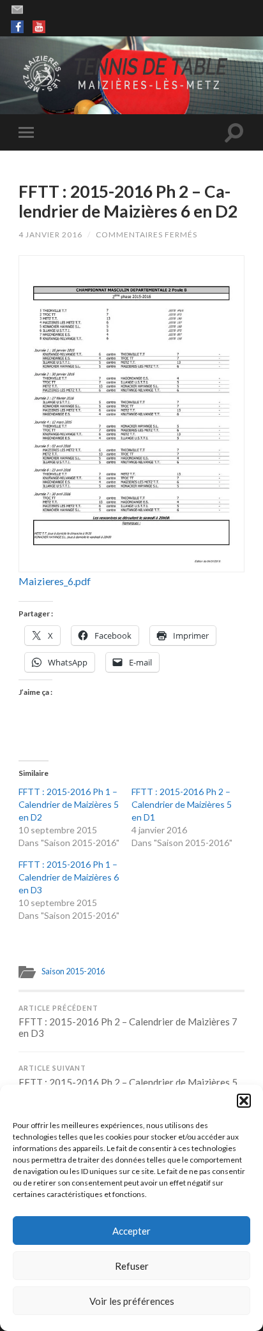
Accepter (131, 1231)
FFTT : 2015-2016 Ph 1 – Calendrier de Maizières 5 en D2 (69, 804)
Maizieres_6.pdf (55, 581)
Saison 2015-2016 (73, 971)
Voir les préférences (131, 1301)
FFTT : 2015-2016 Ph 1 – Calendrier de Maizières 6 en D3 (69, 877)
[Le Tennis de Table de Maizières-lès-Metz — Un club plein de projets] (131, 74)
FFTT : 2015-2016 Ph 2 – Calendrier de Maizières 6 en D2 (128, 201)
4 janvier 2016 (50, 234)
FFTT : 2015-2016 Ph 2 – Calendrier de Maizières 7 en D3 (128, 1021)
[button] (243, 1100)
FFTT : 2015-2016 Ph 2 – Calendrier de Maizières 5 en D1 (182, 804)
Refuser (132, 1266)
